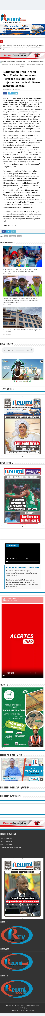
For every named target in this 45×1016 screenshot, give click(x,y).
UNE (19, 236)
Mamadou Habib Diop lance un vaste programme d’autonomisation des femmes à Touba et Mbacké (20, 270)
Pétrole (12, 236)
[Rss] (18, 1008)
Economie (9, 45)
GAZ (6, 236)
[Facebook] (20, 1008)
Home (3, 45)
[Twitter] (22, 1008)
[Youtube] (24, 1008)
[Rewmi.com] (13, 17)
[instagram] (27, 1008)
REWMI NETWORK (32, 1005)
